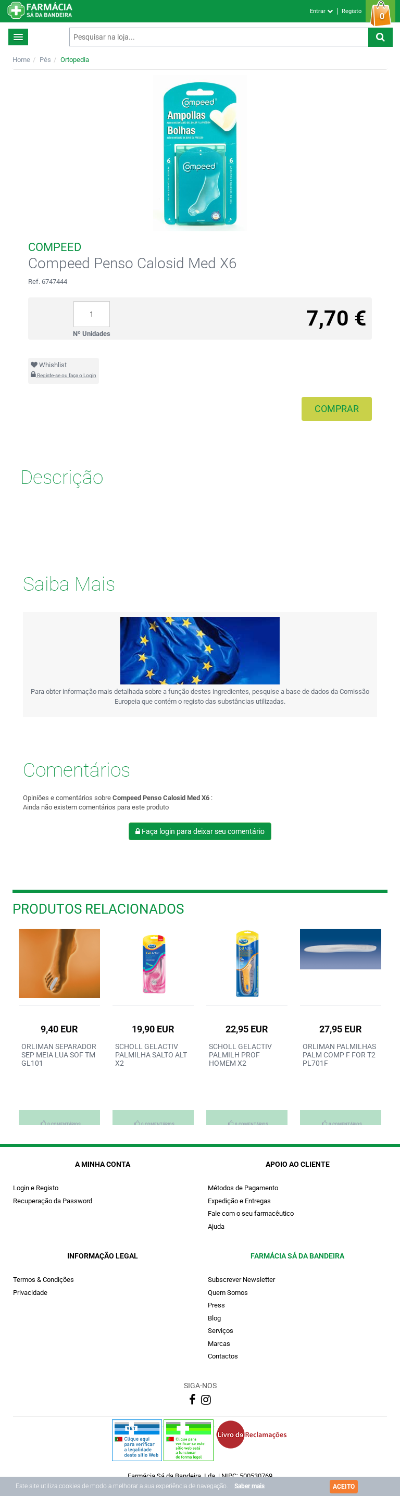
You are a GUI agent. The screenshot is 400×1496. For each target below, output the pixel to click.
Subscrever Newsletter (241, 1279)
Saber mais (249, 1486)
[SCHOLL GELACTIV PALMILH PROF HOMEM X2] (247, 964)
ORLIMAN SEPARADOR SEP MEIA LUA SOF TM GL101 (58, 1054)
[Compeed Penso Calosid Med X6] (200, 153)
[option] (59, 1027)
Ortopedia (74, 60)
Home (21, 60)
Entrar (318, 11)
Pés (45, 60)
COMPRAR (337, 408)
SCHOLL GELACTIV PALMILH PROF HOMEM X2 (240, 1054)
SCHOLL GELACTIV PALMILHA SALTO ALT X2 (151, 1054)
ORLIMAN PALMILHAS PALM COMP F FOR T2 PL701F (339, 1054)
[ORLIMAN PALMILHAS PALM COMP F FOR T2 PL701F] (340, 949)
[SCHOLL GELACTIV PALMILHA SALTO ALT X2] (153, 964)
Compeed (54, 247)
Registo (351, 11)
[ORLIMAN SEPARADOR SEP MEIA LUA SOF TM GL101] (59, 963)
